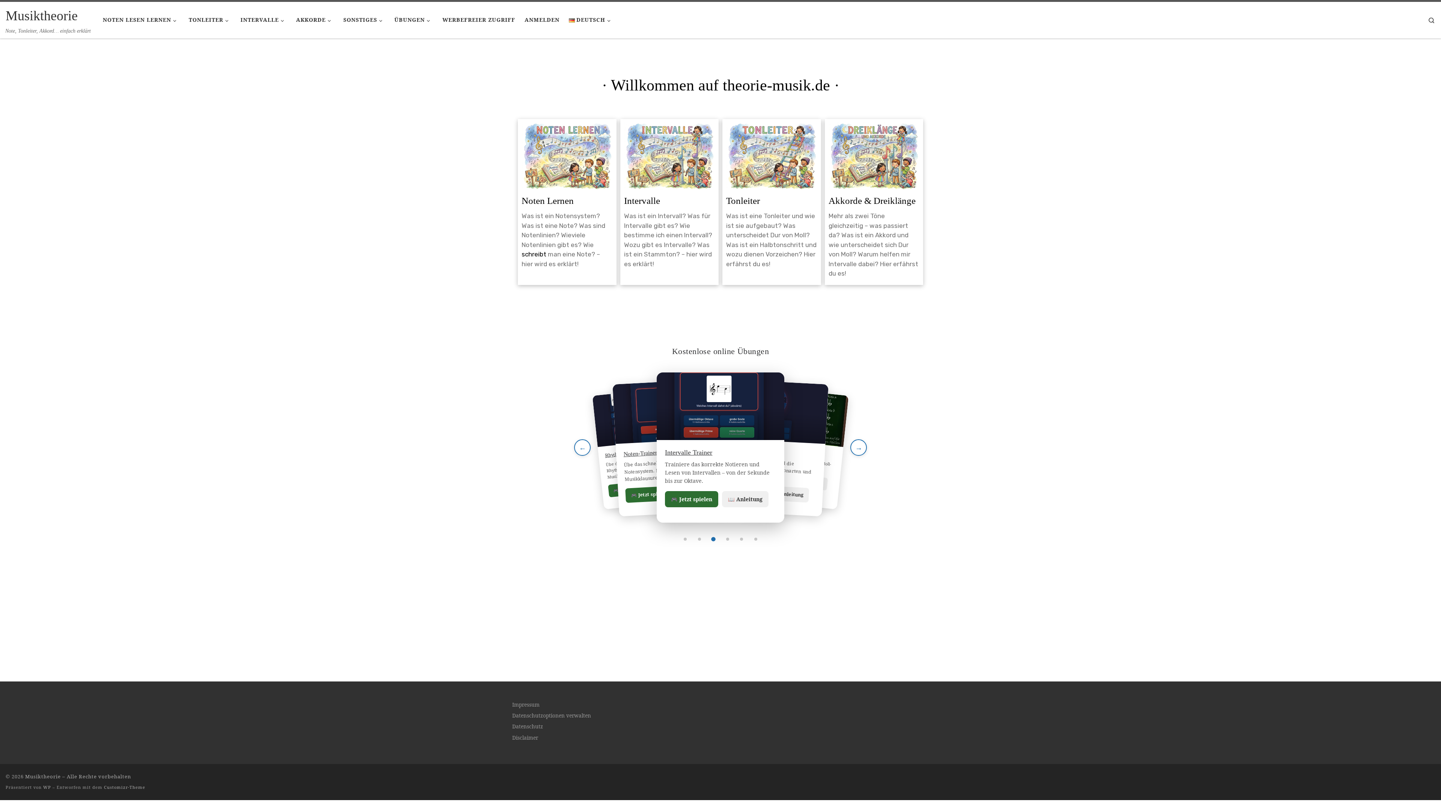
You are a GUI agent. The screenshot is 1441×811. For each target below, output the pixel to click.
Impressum (526, 704)
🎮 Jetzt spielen (691, 499)
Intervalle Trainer (688, 452)
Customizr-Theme (124, 787)
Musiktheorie (43, 776)
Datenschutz (527, 726)
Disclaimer (525, 737)
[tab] (685, 539)
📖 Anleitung (745, 499)
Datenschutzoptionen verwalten (551, 715)
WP (47, 787)
